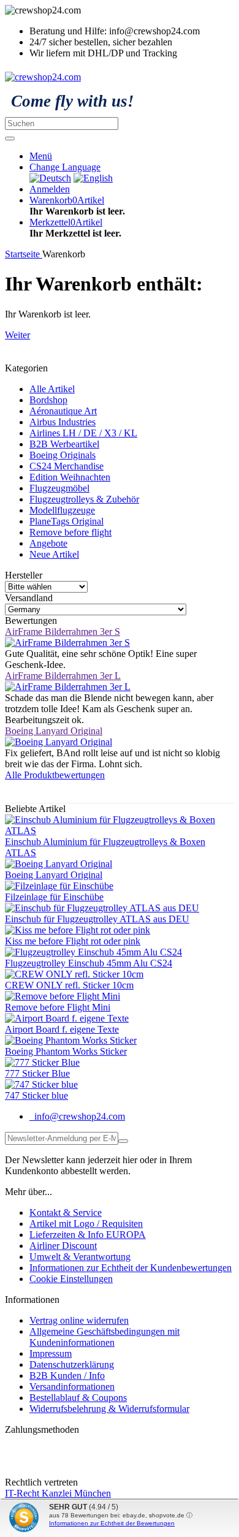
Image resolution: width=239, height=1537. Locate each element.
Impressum (50, 1353)
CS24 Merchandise (66, 466)
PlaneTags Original (66, 521)
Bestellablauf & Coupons (78, 1397)
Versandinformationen (72, 1386)
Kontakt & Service (65, 1212)
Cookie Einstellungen (71, 1278)
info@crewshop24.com (78, 1116)
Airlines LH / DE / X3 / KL (83, 433)
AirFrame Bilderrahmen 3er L (63, 675)
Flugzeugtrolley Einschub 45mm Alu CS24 (88, 963)
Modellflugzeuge (62, 510)
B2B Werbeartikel (64, 444)
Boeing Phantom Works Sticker (66, 1051)
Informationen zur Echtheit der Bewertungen (112, 1523)
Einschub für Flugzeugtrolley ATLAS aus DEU (97, 919)
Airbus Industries (62, 422)
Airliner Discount (63, 1245)
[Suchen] (10, 138)
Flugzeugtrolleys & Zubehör (84, 499)
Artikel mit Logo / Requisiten (86, 1223)
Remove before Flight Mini (57, 1007)
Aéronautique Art (63, 411)
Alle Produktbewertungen (55, 775)
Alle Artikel (52, 389)
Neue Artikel (54, 554)
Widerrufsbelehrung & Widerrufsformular (109, 1408)
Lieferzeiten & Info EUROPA (87, 1234)
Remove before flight (70, 532)
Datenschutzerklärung (71, 1364)
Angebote (48, 543)
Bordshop (48, 400)
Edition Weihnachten (69, 477)
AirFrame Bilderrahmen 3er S (62, 631)
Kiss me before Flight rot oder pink (72, 941)
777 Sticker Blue (37, 1073)
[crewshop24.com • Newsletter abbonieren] (123, 1141)
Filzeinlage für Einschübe (54, 897)
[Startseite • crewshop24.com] (43, 77)
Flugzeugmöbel (59, 488)
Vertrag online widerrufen (79, 1320)
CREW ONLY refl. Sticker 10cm (69, 985)
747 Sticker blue (36, 1095)
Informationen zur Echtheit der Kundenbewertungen (130, 1267)
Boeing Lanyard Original (53, 731)
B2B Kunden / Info (67, 1375)
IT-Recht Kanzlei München (58, 1493)
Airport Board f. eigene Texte (62, 1029)
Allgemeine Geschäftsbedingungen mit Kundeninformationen (104, 1337)
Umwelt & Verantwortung (80, 1256)
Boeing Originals (62, 455)
